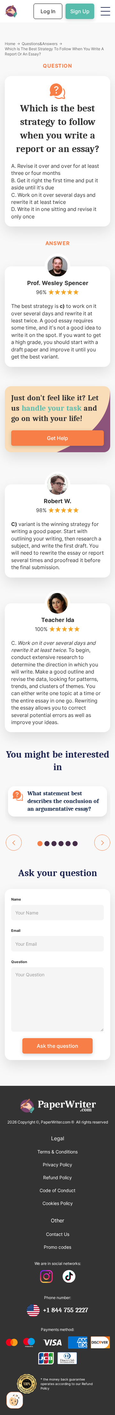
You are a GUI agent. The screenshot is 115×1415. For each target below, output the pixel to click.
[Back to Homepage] (11, 11)
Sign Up (79, 11)
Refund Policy (57, 1177)
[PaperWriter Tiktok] (69, 1277)
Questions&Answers (39, 43)
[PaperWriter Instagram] (46, 1277)
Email (15, 930)
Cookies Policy (57, 1203)
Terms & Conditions (57, 1151)
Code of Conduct (57, 1190)
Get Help (57, 438)
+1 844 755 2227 (65, 1310)
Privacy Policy (57, 1164)
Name (16, 899)
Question (19, 962)
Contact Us (57, 1234)
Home (10, 43)
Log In (48, 11)
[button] (105, 11)
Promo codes (57, 1247)
